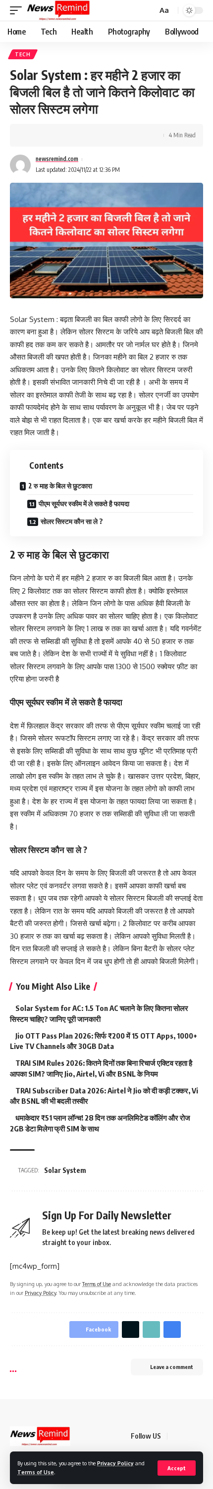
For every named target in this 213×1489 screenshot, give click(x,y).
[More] (94, 135)
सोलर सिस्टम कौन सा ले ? (72, 521)
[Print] (78, 135)
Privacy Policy (115, 1463)
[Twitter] (188, 1436)
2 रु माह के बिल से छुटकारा (60, 486)
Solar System (65, 1170)
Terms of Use (35, 1472)
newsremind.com (57, 158)
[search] (149, 10)
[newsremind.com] (58, 10)
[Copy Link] (63, 135)
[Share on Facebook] (32, 135)
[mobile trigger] (18, 10)
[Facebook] (176, 1436)
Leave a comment (171, 1367)
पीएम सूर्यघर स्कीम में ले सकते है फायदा (84, 503)
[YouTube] (200, 1436)
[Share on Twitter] (47, 135)
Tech (23, 54)
